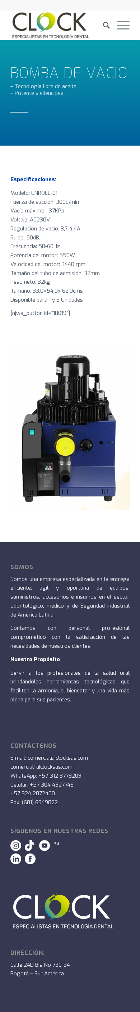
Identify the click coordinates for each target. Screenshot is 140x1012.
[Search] (103, 25)
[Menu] (120, 25)
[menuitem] (103, 25)
